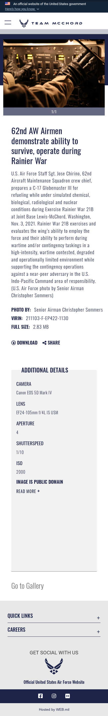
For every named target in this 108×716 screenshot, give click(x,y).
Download (26, 342)
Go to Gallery (27, 585)
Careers (16, 629)
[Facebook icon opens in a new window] (40, 696)
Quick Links (20, 615)
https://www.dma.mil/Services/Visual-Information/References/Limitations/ (46, 555)
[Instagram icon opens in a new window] (54, 696)
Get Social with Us (54, 653)
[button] (22, 9)
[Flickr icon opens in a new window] (67, 696)
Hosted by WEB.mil (54, 709)
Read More (26, 491)
